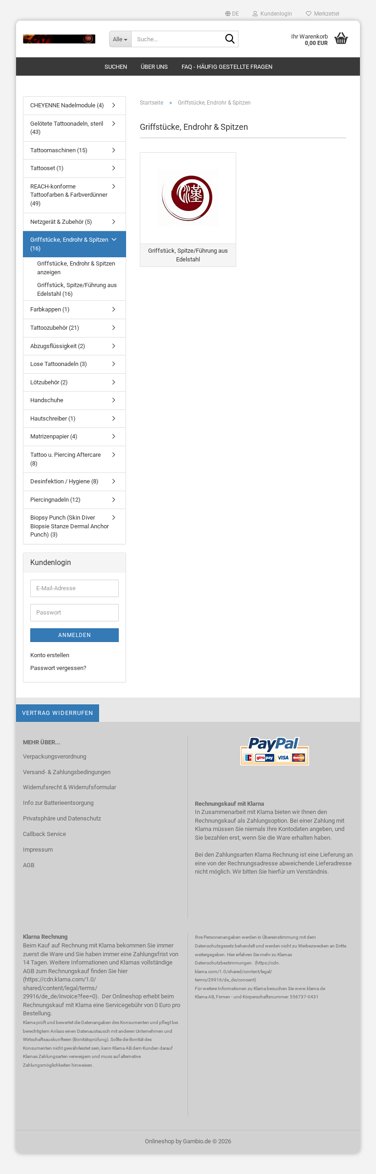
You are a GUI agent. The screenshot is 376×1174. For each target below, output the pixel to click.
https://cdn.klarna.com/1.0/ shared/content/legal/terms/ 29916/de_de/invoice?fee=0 (60, 988)
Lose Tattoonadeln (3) (58, 363)
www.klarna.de (310, 988)
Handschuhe (46, 400)
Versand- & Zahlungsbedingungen (67, 772)
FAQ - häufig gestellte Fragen (227, 66)
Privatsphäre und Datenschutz (62, 818)
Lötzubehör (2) (49, 382)
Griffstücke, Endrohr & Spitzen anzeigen (76, 268)
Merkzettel (325, 14)
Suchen (116, 66)
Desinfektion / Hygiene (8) (64, 481)
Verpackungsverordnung (54, 756)
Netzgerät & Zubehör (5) (61, 221)
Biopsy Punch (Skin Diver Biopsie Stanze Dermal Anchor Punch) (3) (69, 526)
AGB (28, 865)
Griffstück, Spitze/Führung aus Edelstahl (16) (77, 289)
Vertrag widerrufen (57, 712)
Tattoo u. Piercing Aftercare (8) (65, 459)
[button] (232, 14)
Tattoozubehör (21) (54, 327)
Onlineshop (159, 1141)
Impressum (38, 849)
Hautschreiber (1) (53, 418)
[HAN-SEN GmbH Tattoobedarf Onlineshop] (59, 39)
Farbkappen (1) (50, 309)
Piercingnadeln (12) (55, 499)
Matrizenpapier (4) (53, 436)
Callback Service (44, 834)
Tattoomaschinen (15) (59, 150)
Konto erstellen (49, 655)
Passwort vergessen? (58, 668)
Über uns (154, 66)
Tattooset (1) (47, 168)
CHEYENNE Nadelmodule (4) (67, 105)
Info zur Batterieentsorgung (58, 802)
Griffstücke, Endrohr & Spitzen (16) (69, 244)
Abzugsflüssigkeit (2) (57, 346)
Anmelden (74, 635)
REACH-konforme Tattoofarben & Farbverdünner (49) (68, 195)
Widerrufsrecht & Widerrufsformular (69, 787)
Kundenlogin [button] (275, 14)
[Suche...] (229, 39)
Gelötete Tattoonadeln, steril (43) (66, 128)
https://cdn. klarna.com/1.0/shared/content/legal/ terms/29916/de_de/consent (237, 971)
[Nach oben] (351, 1160)
